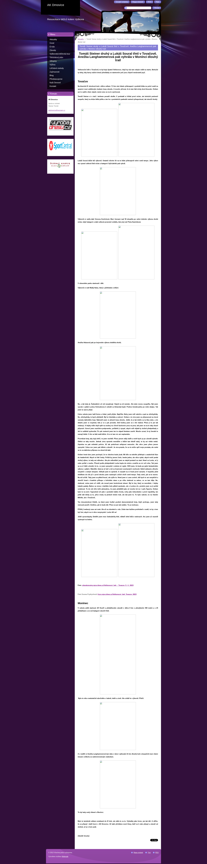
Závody (53, 50)
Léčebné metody (57, 68)
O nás (52, 47)
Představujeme (56, 79)
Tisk (149, 852)
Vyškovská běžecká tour (60, 54)
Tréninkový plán (56, 57)
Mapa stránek (138, 852)
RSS (157, 852)
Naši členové (55, 83)
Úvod (52, 43)
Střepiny (53, 61)
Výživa (52, 65)
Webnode (65, 856)
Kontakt (53, 86)
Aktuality (53, 39)
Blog (52, 75)
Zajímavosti (54, 72)
